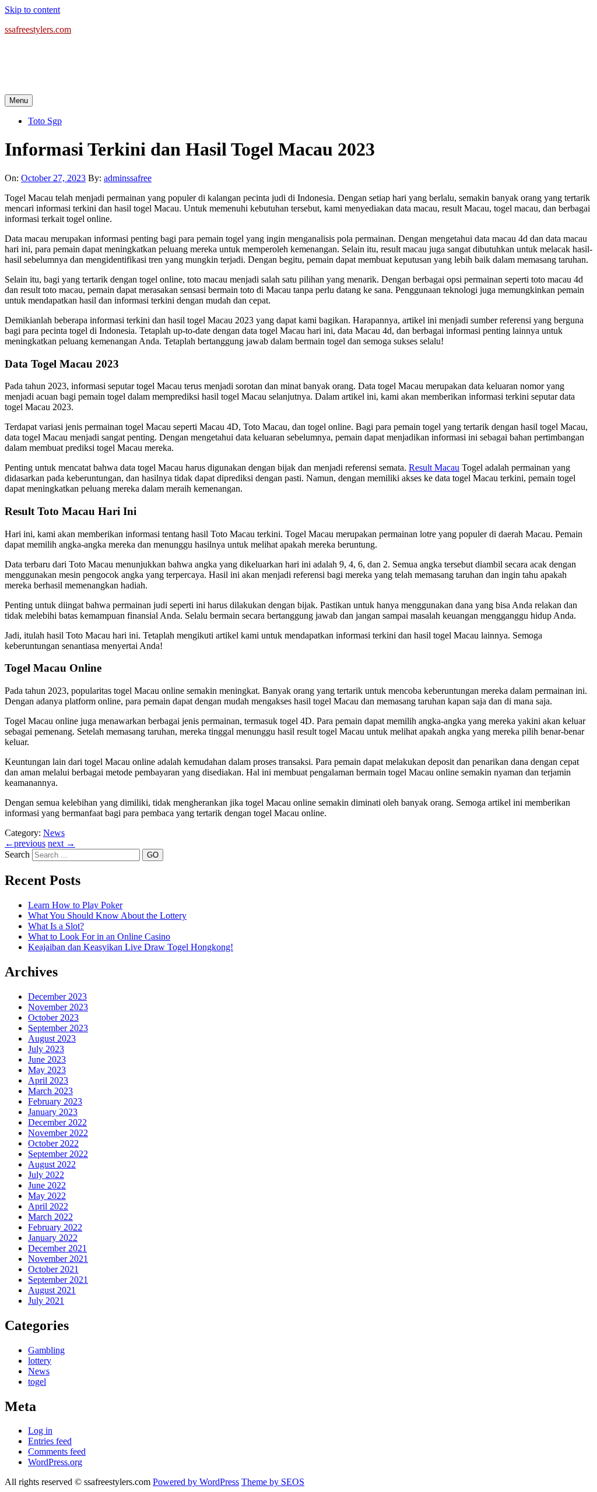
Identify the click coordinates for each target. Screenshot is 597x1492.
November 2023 (58, 1007)
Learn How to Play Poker (75, 905)
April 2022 (48, 1206)
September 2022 (58, 1154)
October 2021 (53, 1269)
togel (37, 1382)
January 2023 (53, 1112)
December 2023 (57, 996)
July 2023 (46, 1049)
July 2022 (46, 1175)
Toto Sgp (45, 121)
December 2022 (57, 1122)
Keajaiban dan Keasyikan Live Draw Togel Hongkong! (130, 947)
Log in (40, 1430)
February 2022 (55, 1227)
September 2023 (58, 1028)
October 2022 (53, 1143)
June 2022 (47, 1185)
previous (25, 843)
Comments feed (57, 1451)
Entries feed (50, 1441)
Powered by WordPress (196, 1482)
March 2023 (50, 1091)
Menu (18, 100)
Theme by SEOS (272, 1482)
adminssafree (128, 178)
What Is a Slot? (56, 926)
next (61, 843)
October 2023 (53, 1017)
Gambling (46, 1350)
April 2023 (48, 1080)
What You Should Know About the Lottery (107, 915)
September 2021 (58, 1280)
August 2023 (52, 1038)
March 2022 (50, 1217)
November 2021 (58, 1259)
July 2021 (46, 1301)
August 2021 (52, 1290)
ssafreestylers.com (38, 29)
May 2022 (47, 1196)
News (54, 833)
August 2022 (52, 1164)
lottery (39, 1361)
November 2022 (58, 1133)
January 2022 (53, 1238)
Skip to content (32, 10)
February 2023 (55, 1101)
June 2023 (47, 1059)
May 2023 (47, 1070)
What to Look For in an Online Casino (99, 936)
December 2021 (57, 1248)
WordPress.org (55, 1462)
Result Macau (434, 467)
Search (17, 854)
